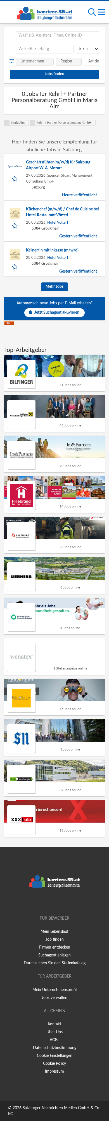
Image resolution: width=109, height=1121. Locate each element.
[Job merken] (15, 179)
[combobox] (57, 35)
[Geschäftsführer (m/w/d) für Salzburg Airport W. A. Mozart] (15, 166)
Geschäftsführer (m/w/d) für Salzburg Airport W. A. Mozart (58, 165)
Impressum (54, 1071)
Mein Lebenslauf (54, 932)
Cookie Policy (54, 1064)
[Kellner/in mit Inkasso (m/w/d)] (15, 255)
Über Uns (54, 1032)
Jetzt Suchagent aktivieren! (57, 312)
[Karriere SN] (44, 13)
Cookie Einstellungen (54, 1056)
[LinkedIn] (64, 902)
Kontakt (54, 1024)
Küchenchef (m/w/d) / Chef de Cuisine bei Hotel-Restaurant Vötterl (62, 212)
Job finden (55, 940)
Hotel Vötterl (57, 222)
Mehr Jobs (54, 287)
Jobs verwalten (54, 998)
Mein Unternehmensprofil (54, 990)
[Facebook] (46, 902)
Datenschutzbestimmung (54, 1048)
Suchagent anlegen (54, 955)
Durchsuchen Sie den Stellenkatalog (55, 963)
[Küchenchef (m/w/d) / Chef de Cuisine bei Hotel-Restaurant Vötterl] (15, 213)
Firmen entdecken (54, 947)
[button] (13, 61)
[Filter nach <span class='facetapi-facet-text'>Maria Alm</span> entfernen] (7, 122)
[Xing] (55, 902)
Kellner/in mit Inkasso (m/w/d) (52, 250)
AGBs (54, 1040)
